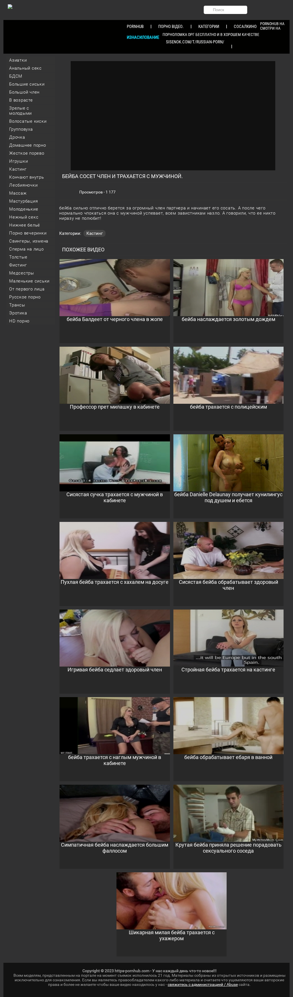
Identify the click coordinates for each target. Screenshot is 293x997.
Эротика (18, 313)
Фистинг (18, 265)
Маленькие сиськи (29, 281)
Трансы (17, 305)
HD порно (19, 321)
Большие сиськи (27, 84)
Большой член (24, 92)
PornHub (135, 26)
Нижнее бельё (24, 225)
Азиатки (18, 60)
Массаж (18, 193)
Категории (208, 26)
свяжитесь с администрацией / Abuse (203, 984)
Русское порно (25, 297)
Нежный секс (23, 217)
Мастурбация (23, 201)
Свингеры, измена (28, 241)
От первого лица (26, 289)
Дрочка (17, 137)
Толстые (18, 257)
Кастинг (17, 169)
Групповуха (21, 129)
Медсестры (21, 273)
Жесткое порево (26, 153)
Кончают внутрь (26, 177)
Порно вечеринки (27, 233)
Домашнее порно (27, 145)
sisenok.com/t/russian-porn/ (195, 42)
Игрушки (18, 161)
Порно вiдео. (171, 26)
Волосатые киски (27, 121)
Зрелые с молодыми (20, 111)
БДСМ (15, 76)
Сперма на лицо (26, 249)
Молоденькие (23, 209)
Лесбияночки (23, 185)
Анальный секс (25, 68)
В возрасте (21, 100)
